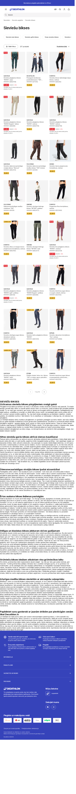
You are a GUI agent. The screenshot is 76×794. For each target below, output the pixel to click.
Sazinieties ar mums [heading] (11, 673)
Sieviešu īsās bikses (12, 37)
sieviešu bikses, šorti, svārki (24, 423)
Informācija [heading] (8, 657)
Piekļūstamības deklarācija (30, 728)
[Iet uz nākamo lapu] (44, 392)
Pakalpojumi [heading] (8, 665)
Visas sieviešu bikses (52, 37)
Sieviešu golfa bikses (32, 37)
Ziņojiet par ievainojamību (12, 728)
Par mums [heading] (7, 681)
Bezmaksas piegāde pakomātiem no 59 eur (37, 3)
